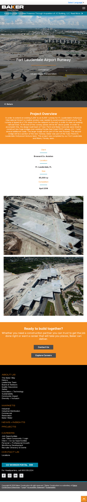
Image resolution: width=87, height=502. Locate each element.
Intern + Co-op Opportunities (14, 441)
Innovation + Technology (12, 391)
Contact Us (43, 347)
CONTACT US (10, 452)
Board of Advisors (9, 385)
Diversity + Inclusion (10, 398)
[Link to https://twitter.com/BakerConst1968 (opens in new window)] (21, 476)
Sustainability (7, 394)
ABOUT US (9, 374)
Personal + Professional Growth (16, 443)
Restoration (7, 415)
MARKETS (8, 405)
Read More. (76, 13)
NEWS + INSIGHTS (13, 422)
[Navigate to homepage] (13, 8)
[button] (84, 499)
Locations (6, 455)
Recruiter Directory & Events (14, 447)
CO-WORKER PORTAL (17, 465)
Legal (24, 487)
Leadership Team (9, 382)
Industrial (6, 409)
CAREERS (8, 432)
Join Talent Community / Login (15, 438)
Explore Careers (43, 355)
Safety (4, 389)
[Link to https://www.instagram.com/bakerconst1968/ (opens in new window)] (10, 476)
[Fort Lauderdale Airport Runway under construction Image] (43, 225)
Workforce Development (12, 445)
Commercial (7, 413)
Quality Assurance (9, 387)
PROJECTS (9, 426)
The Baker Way (8, 378)
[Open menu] (83, 8)
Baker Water (7, 418)
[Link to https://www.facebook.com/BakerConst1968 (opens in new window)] (4, 476)
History (5, 380)
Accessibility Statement (35, 487)
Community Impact (10, 396)
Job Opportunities (9, 436)
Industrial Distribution (11, 411)
